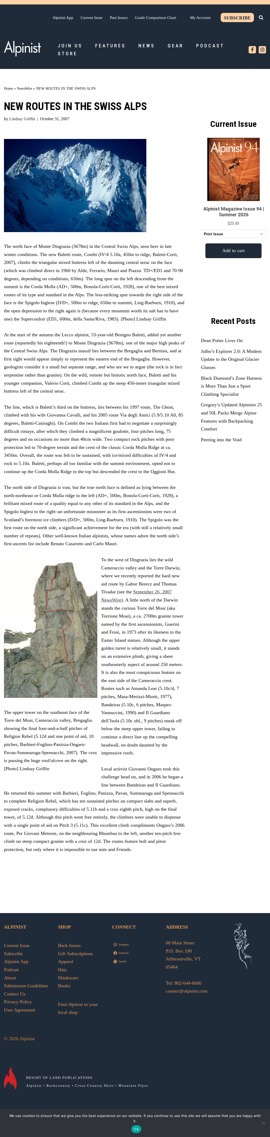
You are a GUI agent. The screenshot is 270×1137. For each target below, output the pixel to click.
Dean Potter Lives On (222, 340)
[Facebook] (252, 49)
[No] (263, 1123)
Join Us (70, 45)
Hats (62, 969)
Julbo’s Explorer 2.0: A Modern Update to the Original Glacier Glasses (231, 359)
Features (110, 45)
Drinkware (68, 977)
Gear (176, 45)
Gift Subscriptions (75, 953)
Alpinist (34, 1086)
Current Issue (92, 17)
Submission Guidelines (26, 985)
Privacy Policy (18, 1001)
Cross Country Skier (94, 1086)
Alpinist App (62, 17)
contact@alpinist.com (187, 991)
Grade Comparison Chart (155, 17)
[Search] (261, 17)
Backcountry (58, 1086)
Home (8, 89)
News (146, 45)
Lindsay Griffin (22, 119)
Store (68, 53)
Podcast (210, 45)
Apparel (65, 961)
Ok (136, 1129)
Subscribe (237, 18)
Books (64, 985)
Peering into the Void (221, 439)
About (10, 977)
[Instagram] (262, 49)
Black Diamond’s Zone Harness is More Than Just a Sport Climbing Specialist (231, 386)
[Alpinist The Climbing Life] (22, 48)
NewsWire (24, 89)
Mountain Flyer (133, 1086)
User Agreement (19, 1010)
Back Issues (69, 945)
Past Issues (119, 17)
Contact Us (14, 993)
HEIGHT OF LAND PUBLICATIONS (59, 1078)
